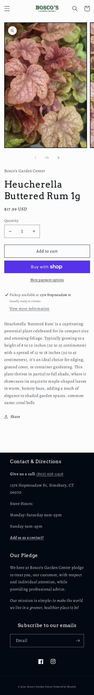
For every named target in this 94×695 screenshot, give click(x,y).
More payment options (47, 280)
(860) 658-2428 (50, 474)
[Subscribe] (78, 640)
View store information (29, 308)
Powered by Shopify (64, 686)
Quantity (11, 220)
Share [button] (15, 416)
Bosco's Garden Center (40, 686)
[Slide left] (35, 157)
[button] (7, 9)
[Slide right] (58, 157)
